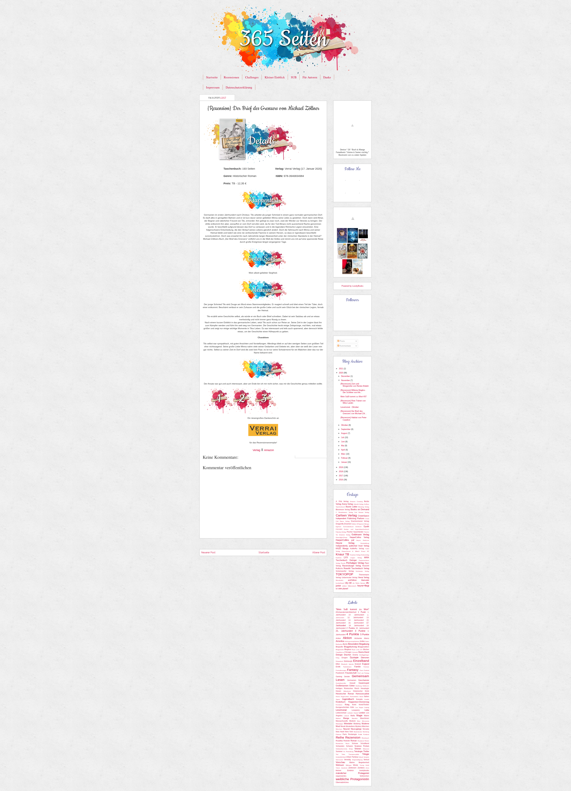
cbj (346, 583)
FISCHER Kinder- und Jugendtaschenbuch (352, 529)
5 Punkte (364, 634)
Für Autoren (310, 77)
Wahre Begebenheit (359, 762)
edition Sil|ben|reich (349, 586)
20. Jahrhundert (362, 628)
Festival (366, 670)
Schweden (340, 746)
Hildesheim (347, 691)
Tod (337, 754)
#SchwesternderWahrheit (346, 612)
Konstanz (339, 705)
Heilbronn (366, 686)
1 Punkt (362, 612)
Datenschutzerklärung (239, 87)
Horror (338, 696)
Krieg (347, 704)
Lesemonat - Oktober (350, 407)
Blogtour (347, 649)
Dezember (345, 376)
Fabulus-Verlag (341, 532)
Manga (346, 718)
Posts (342, 341)
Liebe (366, 710)
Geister (347, 676)
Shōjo (351, 749)
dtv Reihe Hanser (359, 583)
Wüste (355, 765)
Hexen (338, 691)
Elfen (338, 664)
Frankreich (340, 673)
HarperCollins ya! (345, 540)
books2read (340, 583)
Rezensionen (231, 77)
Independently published (346, 546)
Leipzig (366, 707)
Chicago (347, 652)
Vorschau (340, 762)
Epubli (366, 526)
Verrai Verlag (363, 577)
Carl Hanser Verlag (361, 512)
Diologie (339, 655)
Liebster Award (352, 713)
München (339, 729)
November (345, 380)
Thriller (366, 751)
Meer (358, 721)
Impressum (213, 87)
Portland (366, 734)
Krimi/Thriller (364, 705)
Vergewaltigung (357, 760)
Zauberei (344, 768)
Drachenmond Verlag (360, 521)
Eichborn (359, 526)
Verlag (256, 450)
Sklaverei (366, 749)
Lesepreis (356, 710)
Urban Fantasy (352, 757)
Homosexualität (362, 694)
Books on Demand (360, 509)
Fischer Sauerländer (355, 532)
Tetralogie (358, 751)
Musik (343, 726)
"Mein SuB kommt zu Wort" (352, 609)
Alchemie (358, 638)
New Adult (340, 732)
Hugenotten (345, 696)
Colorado (355, 652)
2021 (341, 368)
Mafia (352, 716)
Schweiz (349, 746)
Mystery (358, 726)
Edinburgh (348, 661)
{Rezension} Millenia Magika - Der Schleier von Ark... (353, 391)
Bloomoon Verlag (343, 509)
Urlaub (361, 757)
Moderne (365, 723)
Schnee (355, 743)
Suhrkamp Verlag (362, 571)
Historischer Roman (345, 694)
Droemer (347, 524)
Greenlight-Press (341, 537)
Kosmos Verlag (355, 555)
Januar (344, 462)
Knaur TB (342, 554)
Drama (355, 655)
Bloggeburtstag (350, 647)
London (362, 713)
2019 (341, 467)
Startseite (212, 77)
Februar (344, 458)
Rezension (352, 737)
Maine (366, 716)
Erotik (338, 667)
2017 (341, 476)
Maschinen (364, 718)
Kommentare (345, 346)
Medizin (352, 721)
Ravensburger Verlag (351, 566)
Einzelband (361, 660)
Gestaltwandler (341, 683)
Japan (338, 699)
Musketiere (350, 726)
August (344, 433)
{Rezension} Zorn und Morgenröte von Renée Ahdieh (355, 385)
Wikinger (349, 765)
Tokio (343, 754)
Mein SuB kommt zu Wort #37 (354, 396)
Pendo (343, 563)
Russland (361, 741)
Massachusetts (342, 721)
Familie (357, 667)
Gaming (339, 676)
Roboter (346, 741)
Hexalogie (365, 688)
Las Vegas (359, 707)
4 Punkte (352, 634)
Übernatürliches (342, 782)
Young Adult (364, 765)
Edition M (355, 524)
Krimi (354, 705)
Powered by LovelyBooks (352, 286)
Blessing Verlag (363, 507)
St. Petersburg (348, 751)
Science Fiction (361, 746)
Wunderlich (339, 580)
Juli (343, 437)
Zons (367, 768)
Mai (343, 445)
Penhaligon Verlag (355, 563)
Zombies (361, 768)
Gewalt (352, 683)
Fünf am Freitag (363, 673)
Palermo (338, 734)
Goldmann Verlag (360, 534)
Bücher (366, 649)
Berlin (345, 644)
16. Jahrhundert (356, 623)
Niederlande (358, 732)
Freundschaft (351, 673)
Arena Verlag (347, 504)
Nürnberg (366, 732)
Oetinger (353, 560)
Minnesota (365, 721)
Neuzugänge (356, 729)
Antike (362, 641)
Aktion (347, 638)
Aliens (366, 638)
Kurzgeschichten (342, 707)
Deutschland (363, 652)
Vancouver (339, 760)
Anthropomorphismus (352, 641)
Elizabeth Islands (347, 664)
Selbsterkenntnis (341, 749)
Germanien (351, 680)
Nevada (366, 729)
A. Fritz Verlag (342, 501)
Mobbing (357, 724)
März (343, 454)
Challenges (252, 77)
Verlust (366, 760)
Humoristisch (354, 696)
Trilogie (365, 754)
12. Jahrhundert (355, 617)
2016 (341, 480)
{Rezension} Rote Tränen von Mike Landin (353, 402)
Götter (352, 686)
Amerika (340, 641)
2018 (341, 471)
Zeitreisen (352, 768)
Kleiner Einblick (275, 77)
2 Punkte (350, 628)
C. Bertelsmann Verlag (344, 512)
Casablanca (340, 652)
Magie (359, 715)
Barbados (339, 644)
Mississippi (339, 724)
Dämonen (365, 657)
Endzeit (358, 664)
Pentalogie (352, 734)
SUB (294, 77)
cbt (350, 583)
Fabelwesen (347, 667)
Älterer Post (318, 552)
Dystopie (354, 657)
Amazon (269, 450)
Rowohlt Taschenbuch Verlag (356, 568)
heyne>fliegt (363, 585)
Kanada (359, 699)
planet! (345, 588)
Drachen (347, 655)
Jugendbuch (348, 699)
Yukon (338, 768)
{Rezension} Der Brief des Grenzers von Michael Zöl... (354, 412)
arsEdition (352, 580)
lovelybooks (364, 770)
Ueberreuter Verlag (349, 577)
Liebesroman (341, 713)
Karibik (366, 699)
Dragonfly (340, 524)
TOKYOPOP (344, 574)
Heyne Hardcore (362, 540)
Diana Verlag (344, 521)
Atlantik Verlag (359, 504)
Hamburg (359, 686)
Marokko (355, 718)
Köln (352, 707)
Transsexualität (354, 754)
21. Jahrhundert (344, 631)
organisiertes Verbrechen (352, 776)
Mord (338, 726)
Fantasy (353, 669)
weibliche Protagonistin (352, 779)
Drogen (345, 658)
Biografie (339, 647)
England (365, 664)
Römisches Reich (342, 743)
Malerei (338, 718)
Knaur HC (365, 551)
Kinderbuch (340, 702)
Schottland (364, 743)
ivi (337, 588)
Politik (360, 734)
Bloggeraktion (363, 647)
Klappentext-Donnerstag (358, 702)
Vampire (366, 757)
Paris (345, 734)
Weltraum (340, 765)
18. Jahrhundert (356, 625)
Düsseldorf (339, 661)
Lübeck (346, 716)
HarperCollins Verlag (359, 537)
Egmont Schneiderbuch (345, 526)
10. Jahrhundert (356, 615)
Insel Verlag (363, 546)
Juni (343, 441)
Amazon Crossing (356, 501)
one (340, 588)
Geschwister (363, 680)
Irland (361, 696)
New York (349, 732)
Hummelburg (364, 543)
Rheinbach (365, 738)
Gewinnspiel (364, 683)
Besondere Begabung (358, 644)
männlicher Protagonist (352, 773)
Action (338, 638)
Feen (361, 670)
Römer (367, 741)
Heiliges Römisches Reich (347, 688)
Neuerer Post (208, 552)
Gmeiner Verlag (344, 535)
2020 (341, 373)
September (346, 429)
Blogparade (340, 649)
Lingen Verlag (356, 558)
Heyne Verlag (345, 543)
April (343, 450)
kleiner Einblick (345, 770)
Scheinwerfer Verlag (345, 571)
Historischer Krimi (361, 691)
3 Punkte (360, 631)
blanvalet (365, 580)
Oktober (345, 425)
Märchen (365, 726)
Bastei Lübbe (351, 507)
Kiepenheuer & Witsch (350, 551)
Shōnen (357, 749)
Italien (366, 696)
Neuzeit (346, 729)
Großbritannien (342, 686)
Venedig (347, 760)
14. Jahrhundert (356, 620)
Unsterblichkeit (341, 757)
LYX (346, 557)
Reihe (340, 737)
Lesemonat (341, 710)
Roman (354, 741)
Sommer (339, 751)
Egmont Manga (364, 524)
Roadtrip (339, 741)
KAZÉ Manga (342, 548)
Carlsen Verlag (346, 515)
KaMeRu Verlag (357, 548)
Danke (327, 77)
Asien (367, 641)
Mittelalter (348, 723)
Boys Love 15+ (357, 649)
